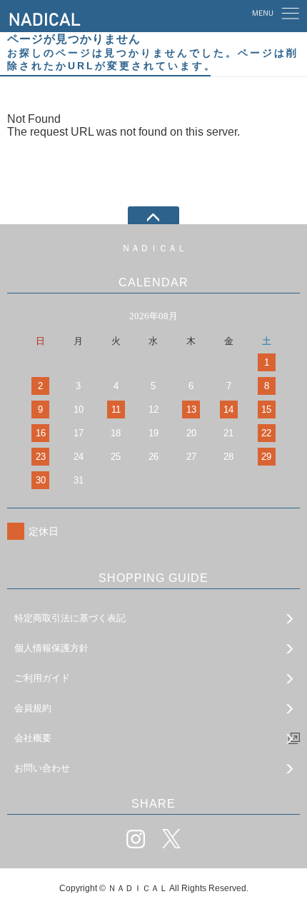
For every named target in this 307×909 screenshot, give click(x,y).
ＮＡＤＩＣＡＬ (153, 248)
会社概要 (32, 738)
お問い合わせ (42, 768)
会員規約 (32, 708)
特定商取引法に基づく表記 (70, 618)
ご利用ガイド (42, 678)
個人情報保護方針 (51, 648)
